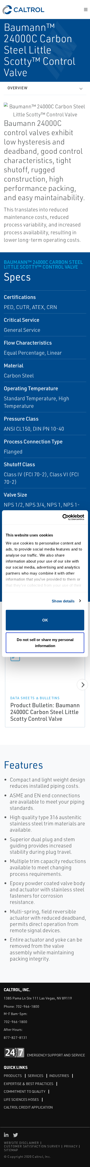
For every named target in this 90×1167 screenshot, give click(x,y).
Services (35, 1075)
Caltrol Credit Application (28, 1107)
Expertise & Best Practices (28, 1083)
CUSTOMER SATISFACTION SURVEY (32, 1146)
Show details (63, 601)
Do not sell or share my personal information (45, 642)
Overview (18, 88)
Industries (59, 1075)
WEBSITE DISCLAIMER (21, 1143)
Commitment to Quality (24, 1091)
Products (13, 1075)
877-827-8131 (15, 1037)
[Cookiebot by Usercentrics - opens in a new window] (63, 517)
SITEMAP (11, 1150)
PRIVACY (71, 1146)
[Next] (82, 684)
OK (45, 620)
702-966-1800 (27, 1006)
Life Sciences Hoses (21, 1099)
